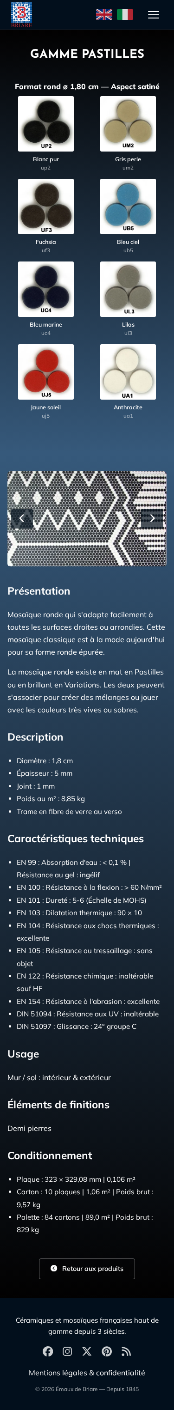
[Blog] (126, 1352)
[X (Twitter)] (87, 1352)
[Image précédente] (22, 519)
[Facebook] (48, 1352)
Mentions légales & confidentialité (87, 1372)
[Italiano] (125, 14)
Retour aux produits (91, 1268)
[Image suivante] (152, 519)
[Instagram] (67, 1352)
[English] (104, 14)
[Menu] (153, 14)
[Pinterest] (107, 1352)
